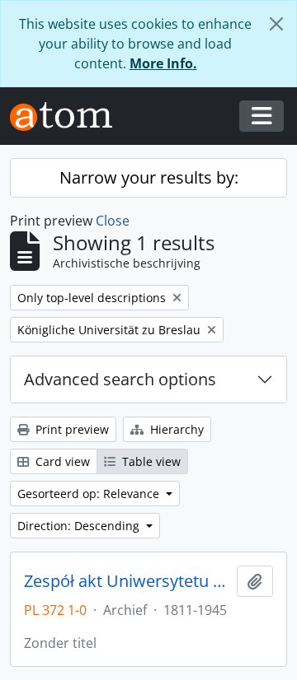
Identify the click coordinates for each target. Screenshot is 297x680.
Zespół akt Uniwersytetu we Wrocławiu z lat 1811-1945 (127, 581)
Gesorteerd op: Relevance (90, 493)
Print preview (70, 429)
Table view (150, 461)
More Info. (163, 63)
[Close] (276, 24)
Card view (61, 461)
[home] (67, 116)
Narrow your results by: (148, 177)
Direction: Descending (80, 525)
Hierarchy (175, 429)
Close (113, 221)
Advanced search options (120, 379)
